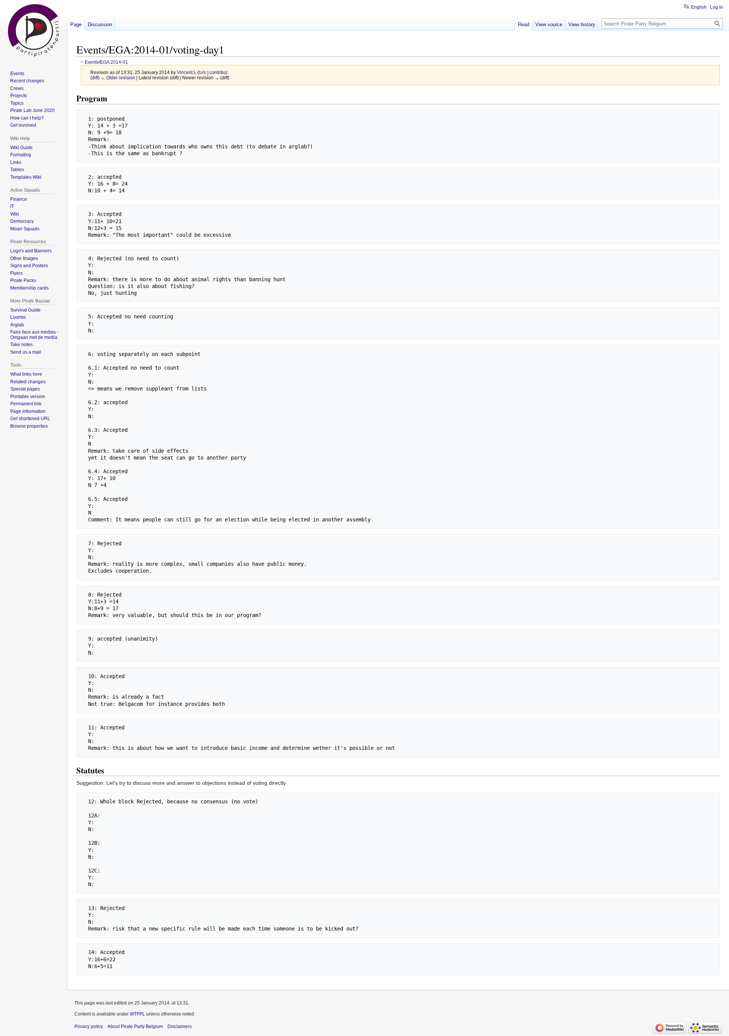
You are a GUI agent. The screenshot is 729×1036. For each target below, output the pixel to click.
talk (202, 72)
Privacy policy (88, 1026)
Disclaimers (179, 1026)
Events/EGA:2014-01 (106, 62)
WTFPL (137, 1014)
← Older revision (118, 77)
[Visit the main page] (33, 30)
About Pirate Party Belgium (135, 1026)
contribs (218, 72)
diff (95, 77)
